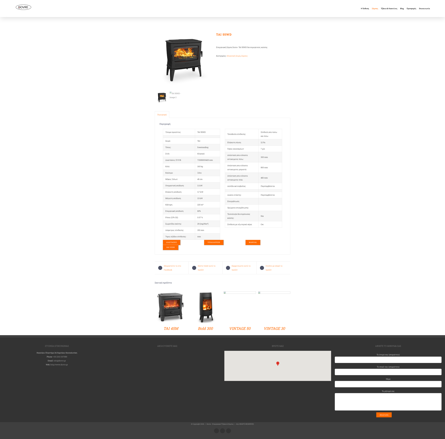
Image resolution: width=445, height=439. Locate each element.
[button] (277, 364)
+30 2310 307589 (60, 356)
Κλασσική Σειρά (233, 56)
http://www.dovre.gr (59, 364)
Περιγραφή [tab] (162, 114)
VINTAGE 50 (239, 328)
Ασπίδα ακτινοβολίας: (236, 186)
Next (211, 61)
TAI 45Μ (170, 328)
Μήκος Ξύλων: (171, 179)
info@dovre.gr (60, 360)
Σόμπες (244, 56)
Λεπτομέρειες (171, 308)
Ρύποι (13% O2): (171, 217)
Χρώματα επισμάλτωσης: (238, 207)
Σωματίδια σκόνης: (173, 224)
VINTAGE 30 (274, 328)
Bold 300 (205, 328)
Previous (156, 61)
